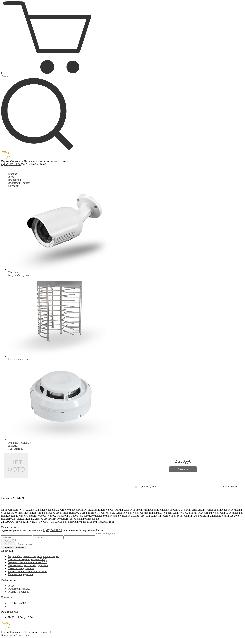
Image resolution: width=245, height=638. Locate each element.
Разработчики (23, 635)
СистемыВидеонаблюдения (18, 274)
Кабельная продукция (20, 574)
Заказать (183, 469)
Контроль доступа (18, 359)
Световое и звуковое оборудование (28, 565)
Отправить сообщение (14, 547)
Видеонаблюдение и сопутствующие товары (33, 556)
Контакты (13, 185)
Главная (12, 173)
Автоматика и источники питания (27, 571)
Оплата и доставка (18, 591)
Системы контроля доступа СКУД (27, 559)
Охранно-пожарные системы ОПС (28, 562)
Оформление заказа (19, 182)
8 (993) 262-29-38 (11, 164)
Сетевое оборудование (21, 568)
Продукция (14, 179)
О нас (11, 176)
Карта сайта (8, 635)
